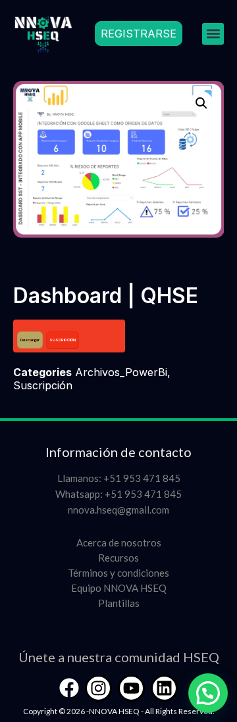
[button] (213, 34)
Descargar (30, 339)
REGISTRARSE (138, 33)
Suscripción (42, 385)
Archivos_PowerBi (121, 372)
